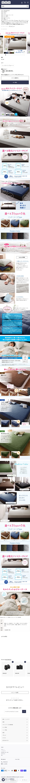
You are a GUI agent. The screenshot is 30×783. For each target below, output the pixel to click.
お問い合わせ (3, 753)
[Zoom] (24, 51)
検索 (2, 755)
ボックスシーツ (6, 17)
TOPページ (3, 749)
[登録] (24, 711)
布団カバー (6, 19)
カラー (2, 62)
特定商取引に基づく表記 (4, 752)
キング (5, 13)
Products (5, 11)
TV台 (5, 12)
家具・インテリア (7, 18)
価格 (2, 57)
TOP (2, 10)
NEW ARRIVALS (7, 10)
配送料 (6, 74)
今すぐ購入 (15, 82)
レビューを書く (15, 692)
